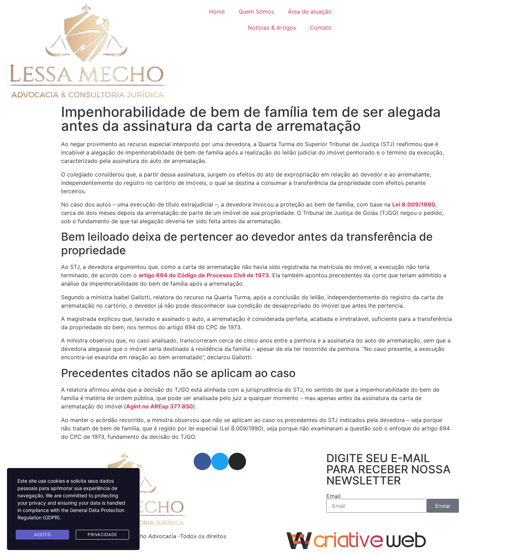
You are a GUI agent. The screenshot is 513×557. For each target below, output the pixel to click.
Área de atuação (310, 11)
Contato (321, 27)
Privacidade (102, 534)
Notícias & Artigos (272, 27)
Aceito (42, 534)
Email (333, 496)
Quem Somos (256, 11)
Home (217, 11)
